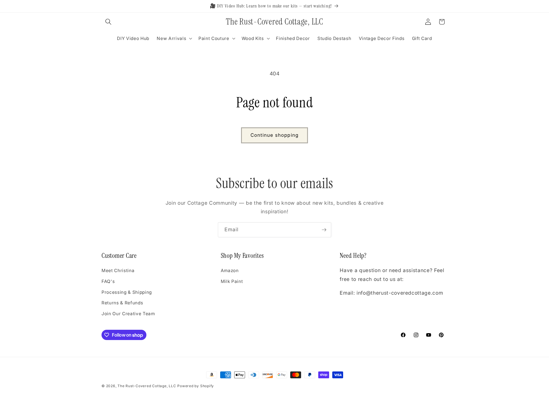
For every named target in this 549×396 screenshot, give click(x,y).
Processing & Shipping (127, 292)
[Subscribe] (324, 229)
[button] (108, 22)
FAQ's (108, 281)
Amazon (230, 271)
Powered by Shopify (195, 386)
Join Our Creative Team (128, 313)
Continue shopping (274, 135)
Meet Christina (118, 271)
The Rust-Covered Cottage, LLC (147, 386)
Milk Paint (232, 281)
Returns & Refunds (122, 303)
